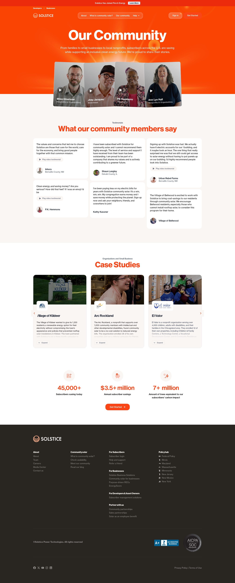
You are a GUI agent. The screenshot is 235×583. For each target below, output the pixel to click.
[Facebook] (34, 567)
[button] (60, 159)
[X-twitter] (38, 567)
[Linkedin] (51, 567)
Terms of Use (195, 568)
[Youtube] (42, 567)
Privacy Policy (180, 568)
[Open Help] (139, 16)
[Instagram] (46, 567)
